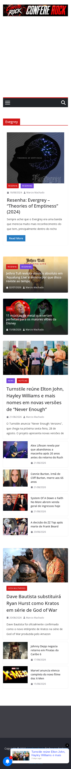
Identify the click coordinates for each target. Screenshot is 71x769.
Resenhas (27, 185)
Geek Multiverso (17, 588)
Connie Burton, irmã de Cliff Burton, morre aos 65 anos (47, 478)
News (10, 380)
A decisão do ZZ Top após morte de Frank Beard (47, 524)
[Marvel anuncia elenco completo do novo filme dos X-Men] (15, 677)
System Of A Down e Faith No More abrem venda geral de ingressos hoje (47, 502)
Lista (10, 309)
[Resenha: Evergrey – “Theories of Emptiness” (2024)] (35, 157)
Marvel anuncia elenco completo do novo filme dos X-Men (45, 674)
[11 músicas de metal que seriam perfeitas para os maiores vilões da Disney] (35, 301)
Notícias (22, 380)
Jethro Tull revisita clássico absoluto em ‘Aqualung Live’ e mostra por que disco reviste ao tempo (34, 277)
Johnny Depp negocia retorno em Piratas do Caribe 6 (45, 650)
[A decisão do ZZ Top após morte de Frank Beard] (15, 527)
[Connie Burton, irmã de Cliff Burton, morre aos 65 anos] (15, 481)
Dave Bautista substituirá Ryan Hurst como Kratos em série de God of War (33, 603)
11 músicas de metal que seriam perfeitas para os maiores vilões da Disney (31, 319)
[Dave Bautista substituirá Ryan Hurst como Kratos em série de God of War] (35, 565)
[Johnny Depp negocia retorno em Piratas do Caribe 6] (15, 653)
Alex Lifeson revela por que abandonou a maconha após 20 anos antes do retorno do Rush (47, 451)
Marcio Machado (35, 192)
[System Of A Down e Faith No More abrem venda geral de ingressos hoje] (15, 505)
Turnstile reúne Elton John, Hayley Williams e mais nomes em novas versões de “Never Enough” (35, 399)
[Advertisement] (35, 60)
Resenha (12, 185)
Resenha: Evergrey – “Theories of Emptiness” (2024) (32, 206)
